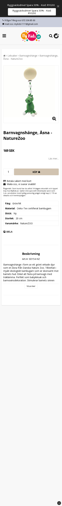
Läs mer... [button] (53, 158)
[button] (57, 36)
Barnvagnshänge (28, 55)
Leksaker (12, 55)
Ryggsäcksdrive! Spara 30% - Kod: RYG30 (31, 12)
